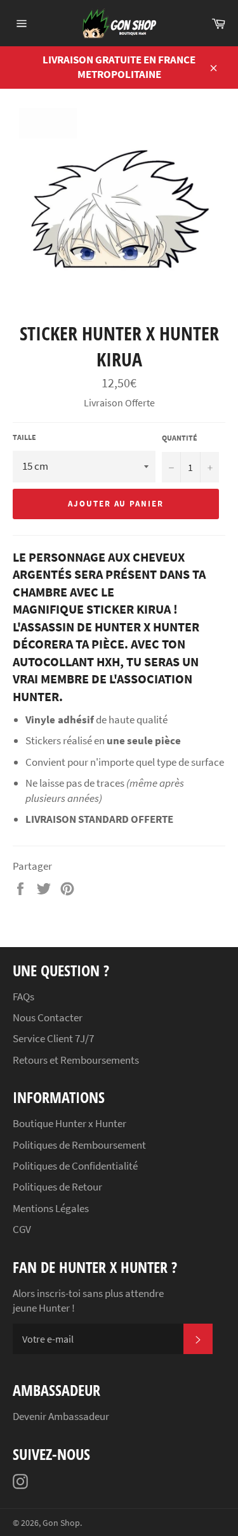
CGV (22, 1229)
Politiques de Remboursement (79, 1145)
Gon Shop (61, 1523)
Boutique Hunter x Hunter (69, 1123)
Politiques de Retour (57, 1187)
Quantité (179, 437)
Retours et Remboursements (76, 1060)
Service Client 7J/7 (53, 1038)
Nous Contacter (48, 1017)
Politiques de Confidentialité (75, 1166)
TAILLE (24, 437)
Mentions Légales (51, 1208)
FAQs (23, 997)
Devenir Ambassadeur (61, 1416)
